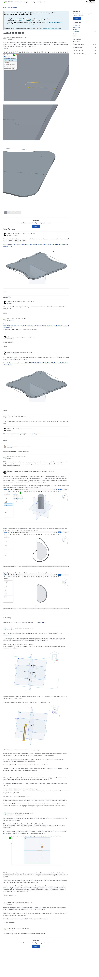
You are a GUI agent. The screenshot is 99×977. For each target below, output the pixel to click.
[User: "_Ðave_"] (4, 446)
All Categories (76, 25)
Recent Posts (76, 27)
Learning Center (84, 50)
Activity (75, 29)
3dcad (8, 233)
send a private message (48, 28)
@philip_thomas (36, 434)
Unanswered (84, 31)
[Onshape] (8, 2)
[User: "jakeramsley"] (4, 472)
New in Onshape (84, 47)
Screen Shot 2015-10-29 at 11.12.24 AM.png (14, 211)
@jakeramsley (27, 434)
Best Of (75, 36)
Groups (75, 33)
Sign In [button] (36, 226)
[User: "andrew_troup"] (4, 628)
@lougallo (20, 434)
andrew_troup (10, 628)
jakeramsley (10, 471)
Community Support (31, 20)
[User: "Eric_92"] (4, 38)
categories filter (32, 19)
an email (58, 28)
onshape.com (41, 622)
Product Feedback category (54, 22)
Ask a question (18, 20)
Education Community (84, 53)
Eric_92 (9, 37)
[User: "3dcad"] (4, 234)
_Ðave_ (9, 446)
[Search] (87, 1)
